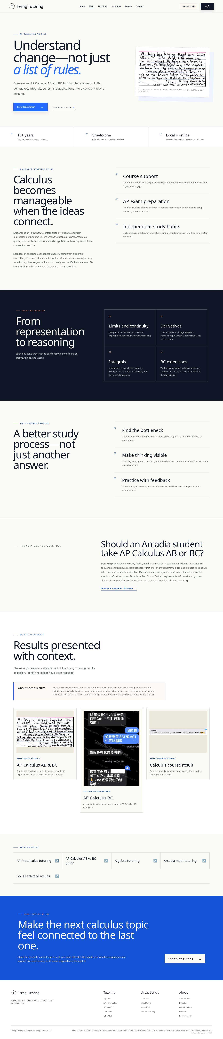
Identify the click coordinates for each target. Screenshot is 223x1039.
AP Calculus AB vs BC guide (87, 860)
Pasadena (145, 1007)
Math (91, 6)
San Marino (146, 1003)
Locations (116, 6)
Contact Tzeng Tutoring (185, 959)
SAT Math (108, 1012)
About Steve (185, 998)
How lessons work (64, 107)
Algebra (107, 998)
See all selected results (38, 876)
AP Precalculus (110, 1003)
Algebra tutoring (136, 861)
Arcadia (144, 998)
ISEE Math (108, 1016)
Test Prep (102, 6)
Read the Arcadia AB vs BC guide (119, 588)
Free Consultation (30, 107)
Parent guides (185, 1007)
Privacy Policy (185, 1016)
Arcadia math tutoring (185, 861)
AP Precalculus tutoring (38, 861)
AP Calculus (109, 1007)
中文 (207, 6)
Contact (139, 6)
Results (128, 6)
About (83, 6)
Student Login (189, 6)
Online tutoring (148, 1012)
